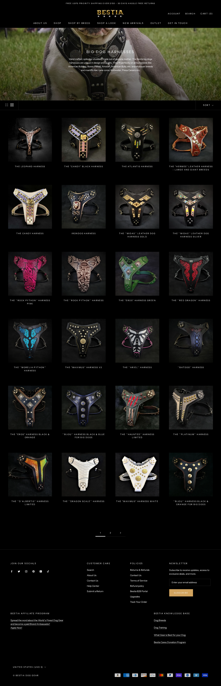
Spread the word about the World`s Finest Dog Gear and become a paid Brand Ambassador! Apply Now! (37, 624)
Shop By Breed (79, 23)
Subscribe (181, 593)
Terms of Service (138, 580)
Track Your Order (138, 601)
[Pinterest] (33, 571)
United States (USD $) (28, 667)
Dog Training (160, 627)
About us (40, 23)
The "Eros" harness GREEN (137, 300)
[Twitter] (19, 571)
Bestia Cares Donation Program (170, 642)
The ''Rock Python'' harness (84, 300)
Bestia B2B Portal (139, 591)
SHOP (57, 23)
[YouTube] (41, 571)
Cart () (206, 13)
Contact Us (92, 580)
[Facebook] (12, 571)
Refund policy (137, 585)
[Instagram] (26, 571)
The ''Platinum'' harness (191, 434)
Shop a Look (106, 23)
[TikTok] (48, 571)
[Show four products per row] (12, 104)
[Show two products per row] (6, 104)
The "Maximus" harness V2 (83, 367)
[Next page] (121, 533)
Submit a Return (95, 591)
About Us (91, 575)
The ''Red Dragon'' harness (191, 300)
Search (190, 13)
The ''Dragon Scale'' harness (84, 501)
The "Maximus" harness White (137, 501)
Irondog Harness (84, 233)
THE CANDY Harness (30, 233)
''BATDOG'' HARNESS (191, 367)
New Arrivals (133, 23)
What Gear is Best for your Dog (170, 635)
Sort (207, 105)
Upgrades (135, 596)
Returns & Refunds (139, 570)
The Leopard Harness (30, 166)
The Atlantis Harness (137, 166)
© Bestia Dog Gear (26, 675)
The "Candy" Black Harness (83, 166)
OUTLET (155, 23)
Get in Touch (178, 23)
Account (174, 13)
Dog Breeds (160, 620)
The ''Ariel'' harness (137, 367)
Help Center (93, 585)
